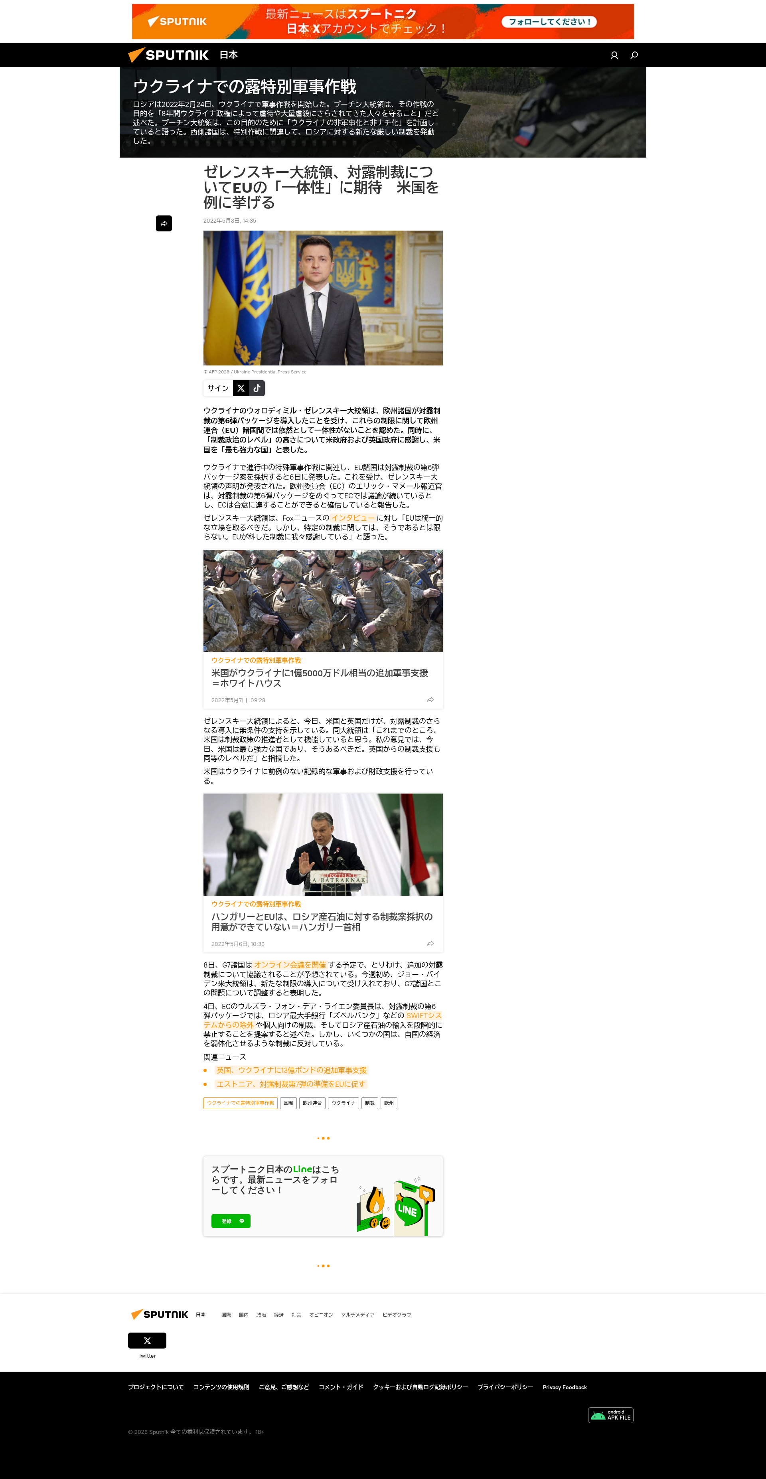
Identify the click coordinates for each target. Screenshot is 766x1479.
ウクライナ (343, 1103)
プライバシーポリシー (505, 1387)
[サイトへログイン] (614, 55)
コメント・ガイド (341, 1387)
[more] (430, 699)
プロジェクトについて (156, 1387)
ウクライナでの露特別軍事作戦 (256, 660)
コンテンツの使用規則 (221, 1387)
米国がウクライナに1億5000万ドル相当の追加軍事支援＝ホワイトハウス (319, 678)
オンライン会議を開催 (290, 965)
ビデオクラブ (397, 1314)
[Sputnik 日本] (171, 65)
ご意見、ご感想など (284, 1387)
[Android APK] (611, 1416)
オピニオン (321, 1314)
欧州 (389, 1103)
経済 (279, 1314)
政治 (261, 1314)
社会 (296, 1314)
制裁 (370, 1103)
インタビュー (353, 518)
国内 (244, 1314)
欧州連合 (312, 1103)
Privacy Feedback (565, 1387)
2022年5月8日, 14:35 (229, 220)
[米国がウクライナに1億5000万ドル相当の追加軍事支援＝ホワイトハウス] (323, 601)
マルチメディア (358, 1314)
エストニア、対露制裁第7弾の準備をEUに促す (291, 1084)
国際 (288, 1103)
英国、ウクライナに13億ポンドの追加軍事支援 (292, 1070)
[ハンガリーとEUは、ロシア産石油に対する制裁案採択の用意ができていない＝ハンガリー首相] (323, 845)
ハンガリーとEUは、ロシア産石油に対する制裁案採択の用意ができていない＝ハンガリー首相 (322, 922)
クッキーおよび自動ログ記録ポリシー (420, 1387)
